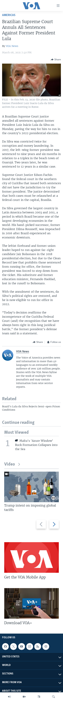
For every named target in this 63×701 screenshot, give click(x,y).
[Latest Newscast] (9, 696)
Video (9, 464)
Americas (8, 15)
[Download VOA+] (31, 603)
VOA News (12, 46)
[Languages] (39, 696)
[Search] (53, 696)
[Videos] (24, 696)
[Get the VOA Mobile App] (31, 557)
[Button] (56, 60)
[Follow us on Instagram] (29, 646)
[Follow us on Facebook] (5, 646)
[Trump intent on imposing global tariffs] (31, 487)
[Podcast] (45, 646)
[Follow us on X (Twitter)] (13, 646)
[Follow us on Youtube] (21, 646)
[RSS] (37, 646)
